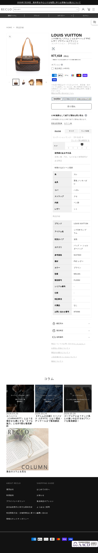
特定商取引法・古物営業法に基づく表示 (23, 513)
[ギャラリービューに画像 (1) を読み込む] (16, 82)
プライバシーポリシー (15, 501)
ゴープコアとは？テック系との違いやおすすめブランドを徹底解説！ (77, 418)
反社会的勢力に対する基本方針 (19, 507)
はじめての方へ (43, 489)
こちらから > (80, 344)
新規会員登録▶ (57, 123)
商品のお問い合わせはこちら (62, 93)
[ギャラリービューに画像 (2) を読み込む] (23, 82)
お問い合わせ (42, 513)
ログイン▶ (68, 123)
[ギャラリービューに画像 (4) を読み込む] (39, 82)
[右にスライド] (46, 82)
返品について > (57, 361)
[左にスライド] (9, 82)
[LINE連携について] (86, 115)
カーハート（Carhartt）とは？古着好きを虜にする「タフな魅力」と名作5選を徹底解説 (19, 421)
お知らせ (40, 495)
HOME (9, 27)
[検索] (77, 9)
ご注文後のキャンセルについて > (64, 357)
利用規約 (10, 495)
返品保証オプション (45, 501)
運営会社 (10, 489)
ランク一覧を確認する (80, 140)
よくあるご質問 (43, 507)
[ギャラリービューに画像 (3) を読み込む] (31, 82)
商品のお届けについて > (60, 353)
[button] (88, 9)
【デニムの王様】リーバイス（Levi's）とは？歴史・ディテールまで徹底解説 (49, 418)
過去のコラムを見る (16, 471)
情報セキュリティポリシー (17, 519)
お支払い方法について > (60, 348)
